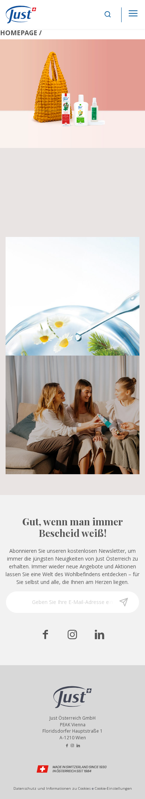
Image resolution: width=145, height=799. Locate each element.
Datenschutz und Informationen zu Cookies (52, 788)
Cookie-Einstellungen (113, 788)
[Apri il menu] (133, 11)
